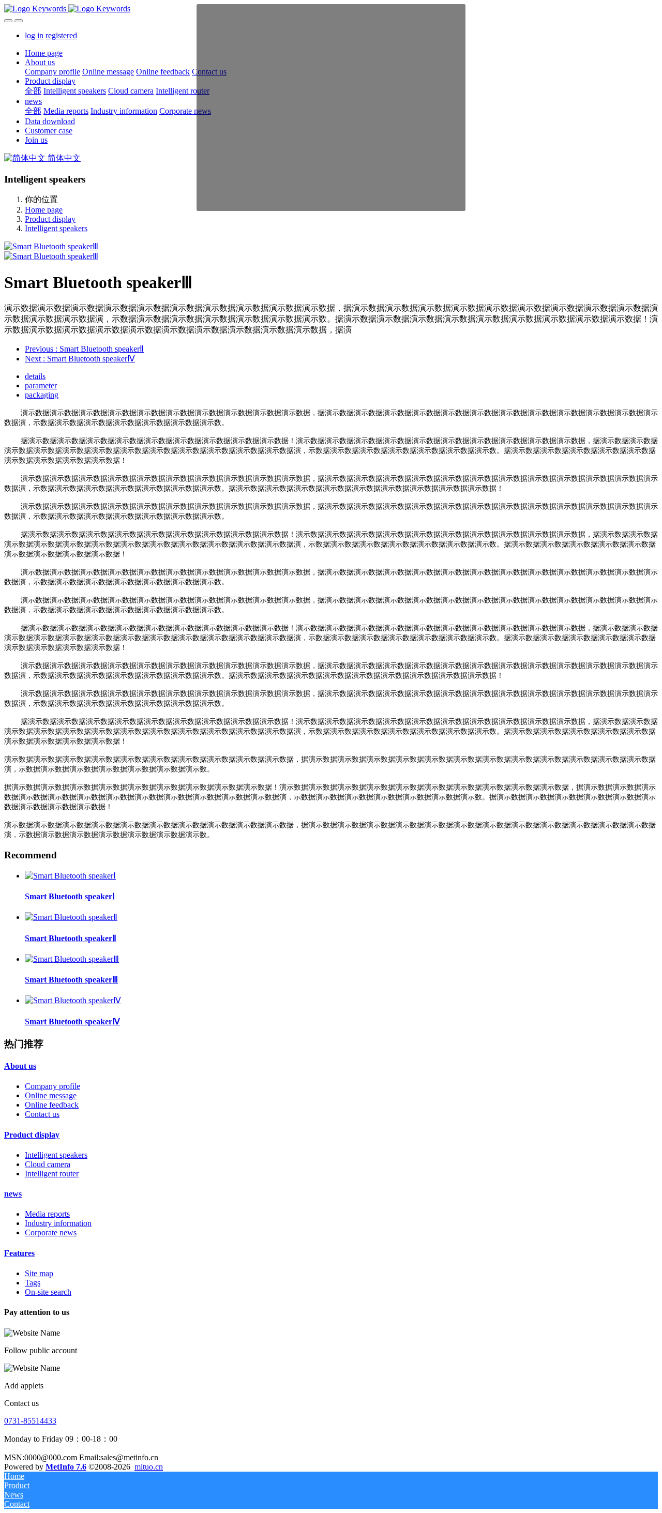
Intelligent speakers (56, 228)
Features (19, 1253)
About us (20, 1066)
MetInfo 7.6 (66, 1466)
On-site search (48, 1292)
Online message (51, 1095)
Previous (84, 348)
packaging (41, 394)
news (13, 1193)
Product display (50, 219)
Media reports (47, 1213)
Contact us (42, 1114)
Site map (39, 1273)
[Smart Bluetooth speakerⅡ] (71, 917)
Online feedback (52, 1104)
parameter (41, 385)
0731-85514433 (30, 1420)
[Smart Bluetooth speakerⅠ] (70, 875)
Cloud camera (47, 1164)
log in (34, 35)
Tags (32, 1282)
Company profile (52, 1086)
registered (61, 35)
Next (80, 358)
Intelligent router (52, 1173)
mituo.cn (148, 1466)
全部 (33, 90)
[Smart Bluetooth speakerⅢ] (72, 959)
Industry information (58, 1223)
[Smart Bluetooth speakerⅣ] (73, 1000)
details (35, 376)
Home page (44, 53)
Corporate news (51, 1232)
